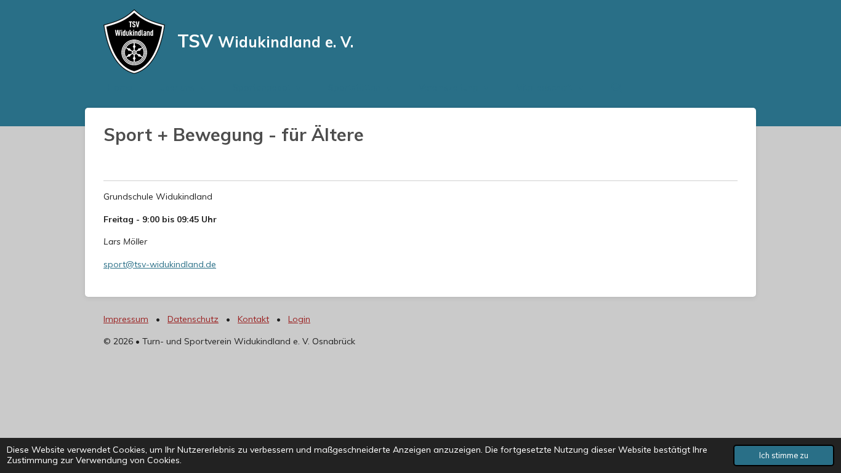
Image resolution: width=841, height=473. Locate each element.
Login (299, 319)
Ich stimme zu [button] (783, 455)
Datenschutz (193, 319)
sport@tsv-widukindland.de (159, 264)
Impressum (125, 319)
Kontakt (253, 319)
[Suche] (616, 87)
